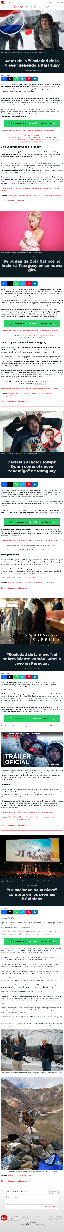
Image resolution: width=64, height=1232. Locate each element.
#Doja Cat (36, 195)
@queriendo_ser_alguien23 (32, 135)
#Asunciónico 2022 (40, 582)
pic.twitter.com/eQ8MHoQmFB (44, 335)
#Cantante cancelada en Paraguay (40, 393)
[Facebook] (50, 1218)
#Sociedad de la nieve (32, 817)
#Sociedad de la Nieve (25, 195)
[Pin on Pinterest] (29, 79)
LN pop (32, 56)
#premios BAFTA (13, 1175)
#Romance (50, 582)
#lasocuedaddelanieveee (26, 139)
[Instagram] (57, 1218)
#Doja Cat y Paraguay (47, 195)
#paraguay (37, 139)
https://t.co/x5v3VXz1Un (50, 381)
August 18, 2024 (40, 549)
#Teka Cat (58, 195)
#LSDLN (11, 139)
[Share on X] (10, 79)
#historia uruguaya (6, 820)
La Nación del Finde (32, 885)
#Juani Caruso (12, 195)
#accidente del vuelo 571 (21, 820)
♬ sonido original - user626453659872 (32, 141)
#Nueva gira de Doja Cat (8, 396)
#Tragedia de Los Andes (48, 817)
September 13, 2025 (40, 337)
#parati (51, 139)
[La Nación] (7, 2)
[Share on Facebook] (4, 79)
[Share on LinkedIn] (35, 79)
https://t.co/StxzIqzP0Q (32, 547)
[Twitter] (53, 1218)
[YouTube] (61, 1218)
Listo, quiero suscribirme (51, 1206)
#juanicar (16, 139)
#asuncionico (45, 139)
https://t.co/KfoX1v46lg (27, 335)
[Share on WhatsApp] (16, 79)
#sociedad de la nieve (26, 1175)
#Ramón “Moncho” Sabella (16, 817)
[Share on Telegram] (22, 79)
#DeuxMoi (29, 582)
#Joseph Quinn (13, 582)
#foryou (55, 139)
